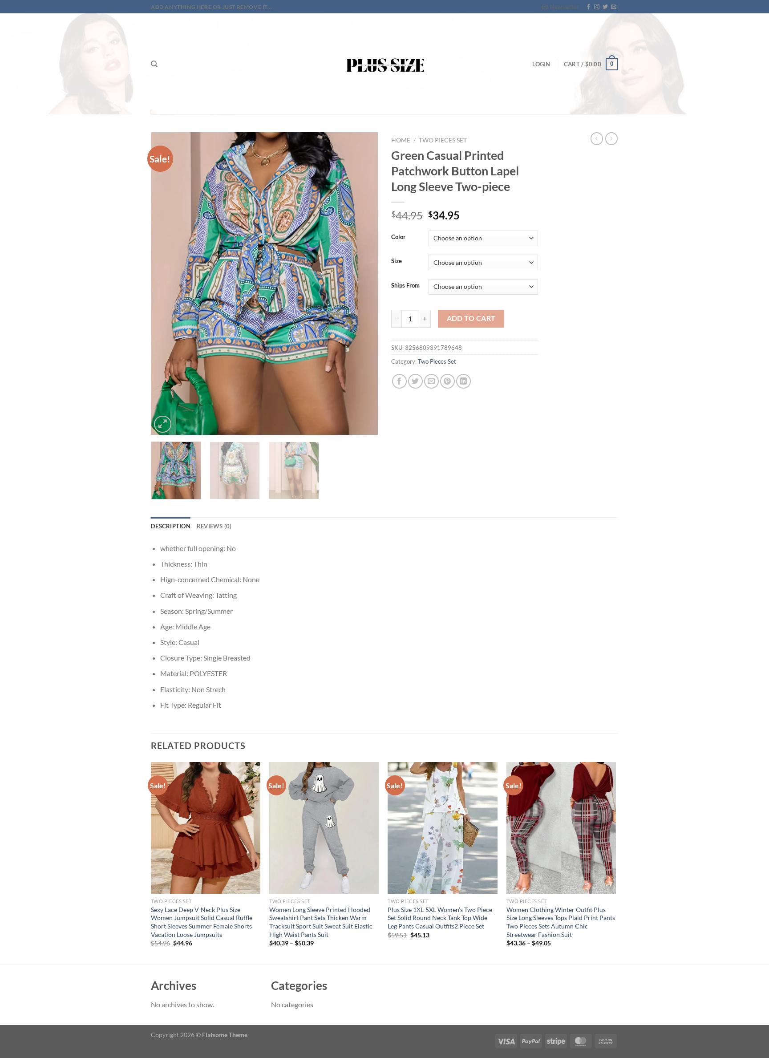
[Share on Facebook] (399, 381)
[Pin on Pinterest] (447, 381)
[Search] (154, 64)
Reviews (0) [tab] (214, 526)
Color (398, 237)
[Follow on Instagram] (596, 7)
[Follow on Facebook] (588, 7)
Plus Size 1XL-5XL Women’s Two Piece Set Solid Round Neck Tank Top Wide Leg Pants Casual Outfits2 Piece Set (440, 918)
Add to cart (471, 318)
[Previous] (166, 283)
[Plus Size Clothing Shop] (384, 63)
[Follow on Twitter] (605, 7)
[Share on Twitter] (415, 381)
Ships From (405, 286)
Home (400, 140)
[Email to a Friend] (431, 381)
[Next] (362, 283)
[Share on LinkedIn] (463, 381)
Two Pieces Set (443, 140)
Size (396, 261)
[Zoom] (162, 424)
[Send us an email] (613, 7)
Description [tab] (170, 526)
